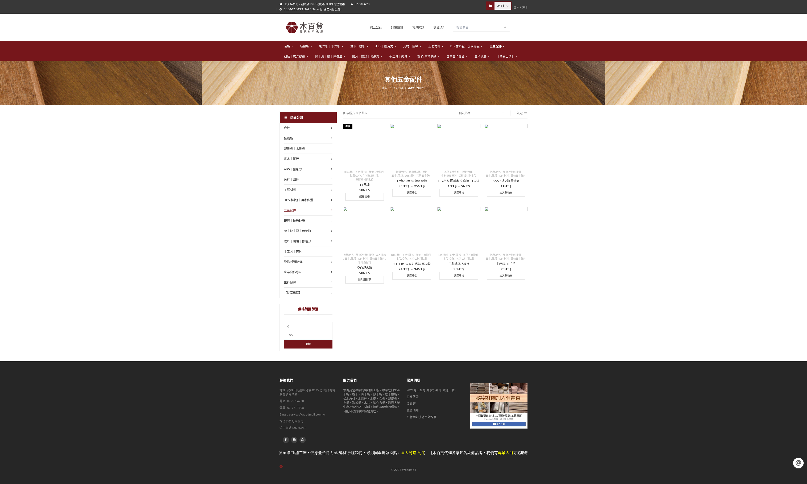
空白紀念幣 (364, 267)
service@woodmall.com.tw (307, 414)
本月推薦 (381, 255)
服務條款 (413, 397)
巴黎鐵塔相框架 (458, 264)
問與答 (411, 403)
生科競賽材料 (370, 175)
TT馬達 (364, 184)
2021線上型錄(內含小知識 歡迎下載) (431, 390)
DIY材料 (398, 87)
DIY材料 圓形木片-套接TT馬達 (458, 181)
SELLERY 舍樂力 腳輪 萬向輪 (412, 264)
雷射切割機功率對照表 (422, 417)
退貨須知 (413, 410)
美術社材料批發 (365, 179)
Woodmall (409, 469)
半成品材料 (364, 262)
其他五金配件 (376, 172)
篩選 (308, 344)
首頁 (385, 87)
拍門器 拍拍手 (506, 264)
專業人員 (446, 453)
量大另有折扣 (353, 453)
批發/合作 (355, 175)
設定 (520, 113)
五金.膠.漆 (361, 172)
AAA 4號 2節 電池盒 (506, 181)
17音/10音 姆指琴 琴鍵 (412, 181)
